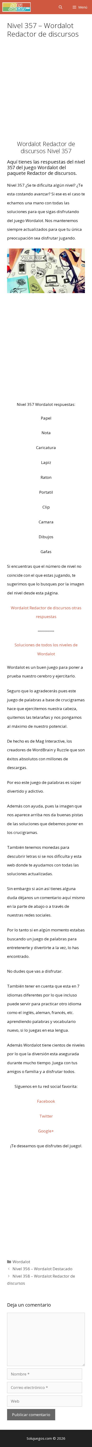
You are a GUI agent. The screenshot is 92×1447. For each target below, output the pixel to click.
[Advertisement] (46, 92)
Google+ (46, 1131)
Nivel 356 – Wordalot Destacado (42, 1268)
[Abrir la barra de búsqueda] (60, 7)
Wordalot (21, 1261)
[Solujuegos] (16, 7)
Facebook (46, 1101)
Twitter (46, 1116)
